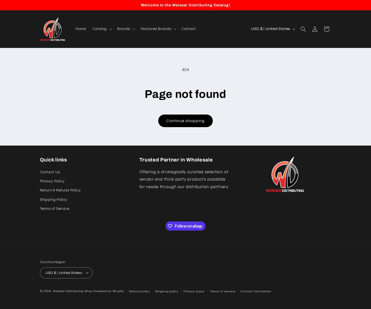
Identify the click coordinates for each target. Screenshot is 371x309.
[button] (101, 29)
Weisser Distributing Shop (72, 291)
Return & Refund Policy (60, 190)
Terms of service (222, 291)
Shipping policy (166, 291)
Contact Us (50, 172)
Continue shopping (185, 121)
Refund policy (139, 291)
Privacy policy (194, 291)
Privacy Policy (52, 181)
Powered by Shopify (108, 291)
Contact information (256, 291)
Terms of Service (54, 209)
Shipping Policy (53, 200)
